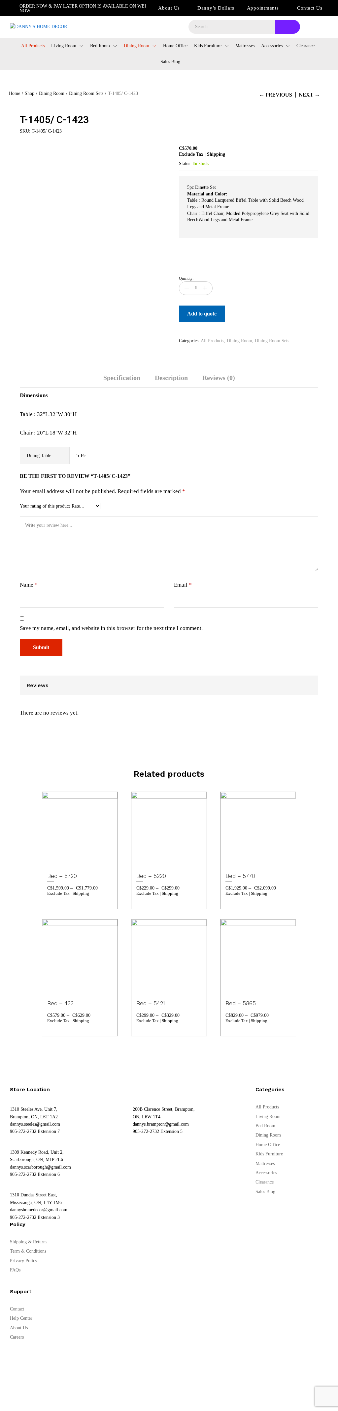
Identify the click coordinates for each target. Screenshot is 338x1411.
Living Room (268, 1116)
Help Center (21, 1318)
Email (183, 585)
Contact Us (309, 8)
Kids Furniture (269, 1153)
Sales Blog (170, 62)
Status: (185, 163)
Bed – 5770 (240, 876)
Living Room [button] (63, 46)
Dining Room (239, 340)
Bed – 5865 (240, 1003)
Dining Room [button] (136, 46)
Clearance (305, 46)
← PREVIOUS (275, 95)
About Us (169, 8)
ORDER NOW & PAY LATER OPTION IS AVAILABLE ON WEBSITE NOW (88, 8)
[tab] (122, 380)
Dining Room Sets (272, 340)
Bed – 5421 (150, 1003)
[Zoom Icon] (162, 152)
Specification (121, 377)
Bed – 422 (60, 1003)
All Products (33, 46)
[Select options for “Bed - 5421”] (160, 990)
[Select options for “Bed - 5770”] (249, 863)
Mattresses (244, 46)
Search (287, 27)
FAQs (15, 1269)
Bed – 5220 (151, 876)
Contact (17, 1309)
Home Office (175, 46)
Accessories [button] (272, 46)
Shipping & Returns (28, 1241)
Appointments (263, 8)
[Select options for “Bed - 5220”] (160, 863)
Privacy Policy (23, 1260)
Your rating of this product (45, 506)
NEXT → (309, 95)
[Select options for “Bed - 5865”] (249, 990)
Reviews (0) (218, 377)
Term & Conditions (28, 1251)
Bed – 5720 (62, 876)
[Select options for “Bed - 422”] (71, 990)
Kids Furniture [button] (207, 46)
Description (171, 377)
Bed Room (265, 1125)
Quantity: (186, 278)
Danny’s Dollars (215, 8)
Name (29, 585)
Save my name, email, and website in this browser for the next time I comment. (111, 628)
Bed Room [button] (100, 46)
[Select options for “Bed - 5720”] (71, 863)
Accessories (266, 1172)
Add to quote (202, 313)
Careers (17, 1337)
